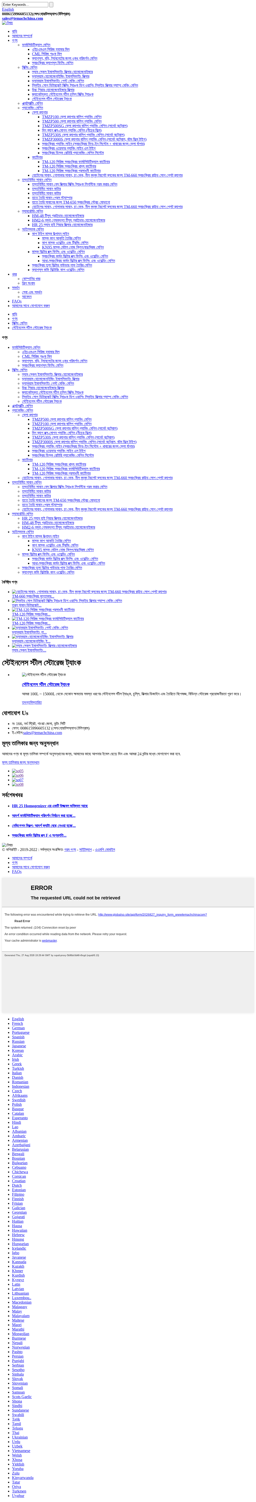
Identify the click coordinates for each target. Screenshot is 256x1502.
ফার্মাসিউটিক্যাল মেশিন (36, 45)
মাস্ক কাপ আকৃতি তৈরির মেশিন (61, 238)
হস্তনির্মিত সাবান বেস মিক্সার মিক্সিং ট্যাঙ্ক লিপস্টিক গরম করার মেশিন (74, 184)
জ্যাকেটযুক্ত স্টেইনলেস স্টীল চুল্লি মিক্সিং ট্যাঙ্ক (63, 94)
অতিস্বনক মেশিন (33, 229)
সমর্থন (16, 288)
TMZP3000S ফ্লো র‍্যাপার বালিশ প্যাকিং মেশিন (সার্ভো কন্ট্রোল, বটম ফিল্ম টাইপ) (94, 139)
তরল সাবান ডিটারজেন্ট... (27, 605)
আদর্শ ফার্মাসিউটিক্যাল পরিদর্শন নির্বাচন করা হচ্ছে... (44, 815)
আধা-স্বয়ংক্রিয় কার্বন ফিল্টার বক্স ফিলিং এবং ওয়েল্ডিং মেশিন (78, 261)
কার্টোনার (37, 157)
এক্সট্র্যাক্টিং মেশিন (32, 103)
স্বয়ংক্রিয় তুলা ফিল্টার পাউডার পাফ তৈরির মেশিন (62, 265)
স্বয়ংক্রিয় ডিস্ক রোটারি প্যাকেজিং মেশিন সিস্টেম (73, 153)
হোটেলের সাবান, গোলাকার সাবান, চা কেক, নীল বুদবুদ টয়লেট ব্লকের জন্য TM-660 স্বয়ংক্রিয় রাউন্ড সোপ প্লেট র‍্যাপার (107, 175)
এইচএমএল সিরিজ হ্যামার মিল (51, 49)
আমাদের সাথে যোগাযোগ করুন (31, 306)
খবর (14, 274)
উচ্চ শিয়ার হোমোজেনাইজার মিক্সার (53, 90)
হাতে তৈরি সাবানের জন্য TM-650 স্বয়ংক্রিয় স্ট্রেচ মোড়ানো (71, 202)
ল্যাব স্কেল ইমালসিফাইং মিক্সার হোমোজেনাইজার (62, 72)
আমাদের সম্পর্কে (22, 36)
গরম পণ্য (70, 849)
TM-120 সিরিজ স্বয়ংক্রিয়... (31, 614)
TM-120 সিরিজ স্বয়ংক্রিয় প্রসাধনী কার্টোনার (71, 171)
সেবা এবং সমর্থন (32, 292)
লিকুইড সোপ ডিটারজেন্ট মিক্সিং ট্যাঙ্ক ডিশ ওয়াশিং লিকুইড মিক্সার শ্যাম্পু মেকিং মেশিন (85, 85)
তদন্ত (26, 702)
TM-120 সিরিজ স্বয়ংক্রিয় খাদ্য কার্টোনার (69, 166)
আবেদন (27, 297)
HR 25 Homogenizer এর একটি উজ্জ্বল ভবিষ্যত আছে (50, 806)
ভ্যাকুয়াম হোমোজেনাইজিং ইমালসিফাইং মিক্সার (60, 76)
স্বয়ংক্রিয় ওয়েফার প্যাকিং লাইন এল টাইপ (69, 148)
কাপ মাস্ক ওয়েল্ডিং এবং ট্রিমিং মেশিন (65, 243)
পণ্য (15, 40)
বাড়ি (14, 31)
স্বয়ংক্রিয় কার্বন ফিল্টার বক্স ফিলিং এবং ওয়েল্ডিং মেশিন (75, 256)
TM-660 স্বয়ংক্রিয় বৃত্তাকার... (33, 596)
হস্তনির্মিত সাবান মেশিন (37, 180)
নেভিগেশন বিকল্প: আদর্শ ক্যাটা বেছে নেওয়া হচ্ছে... (44, 825)
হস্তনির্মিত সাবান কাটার (46, 189)
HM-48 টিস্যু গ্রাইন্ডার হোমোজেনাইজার (58, 216)
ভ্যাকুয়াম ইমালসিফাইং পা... (29, 632)
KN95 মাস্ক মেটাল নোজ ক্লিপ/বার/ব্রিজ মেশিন (73, 247)
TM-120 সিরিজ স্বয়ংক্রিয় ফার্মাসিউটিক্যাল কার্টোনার (76, 162)
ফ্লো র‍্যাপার (40, 112)
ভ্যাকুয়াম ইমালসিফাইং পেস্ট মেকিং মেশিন (58, 81)
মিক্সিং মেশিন (29, 67)
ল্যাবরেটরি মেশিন (32, 211)
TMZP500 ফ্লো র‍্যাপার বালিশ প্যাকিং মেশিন (72, 121)
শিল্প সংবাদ (28, 283)
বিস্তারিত (36, 702)
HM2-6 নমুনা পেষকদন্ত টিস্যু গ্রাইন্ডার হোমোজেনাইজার (68, 220)
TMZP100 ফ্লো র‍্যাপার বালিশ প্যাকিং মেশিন (72, 117)
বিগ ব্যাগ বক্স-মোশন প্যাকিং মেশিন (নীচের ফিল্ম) (72, 130)
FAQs (17, 301)
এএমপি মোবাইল (105, 849)
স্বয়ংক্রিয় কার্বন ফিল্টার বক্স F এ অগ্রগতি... (39, 835)
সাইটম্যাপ (85, 849)
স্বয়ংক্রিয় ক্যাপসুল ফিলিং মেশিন (52, 63)
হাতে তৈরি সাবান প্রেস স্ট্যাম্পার (52, 198)
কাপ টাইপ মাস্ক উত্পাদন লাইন (50, 234)
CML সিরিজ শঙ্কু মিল (47, 54)
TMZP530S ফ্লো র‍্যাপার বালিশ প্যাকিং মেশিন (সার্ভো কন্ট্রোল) (83, 135)
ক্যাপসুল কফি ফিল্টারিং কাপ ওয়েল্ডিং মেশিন (58, 270)
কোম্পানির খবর (31, 279)
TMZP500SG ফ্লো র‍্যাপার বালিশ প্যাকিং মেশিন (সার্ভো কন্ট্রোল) (85, 126)
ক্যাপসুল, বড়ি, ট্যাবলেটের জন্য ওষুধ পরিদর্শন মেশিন (64, 58)
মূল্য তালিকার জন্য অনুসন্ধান (20, 762)
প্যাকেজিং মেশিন (32, 108)
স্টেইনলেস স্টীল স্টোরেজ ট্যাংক (52, 99)
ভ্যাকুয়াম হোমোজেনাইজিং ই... (31, 641)
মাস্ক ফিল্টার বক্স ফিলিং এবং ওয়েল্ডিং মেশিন (58, 252)
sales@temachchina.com (42, 733)
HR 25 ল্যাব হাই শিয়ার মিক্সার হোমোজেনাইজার (62, 225)
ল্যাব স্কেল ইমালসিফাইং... (29, 650)
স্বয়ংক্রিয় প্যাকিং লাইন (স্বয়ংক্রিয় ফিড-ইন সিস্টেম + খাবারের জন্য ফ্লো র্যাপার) (93, 144)
